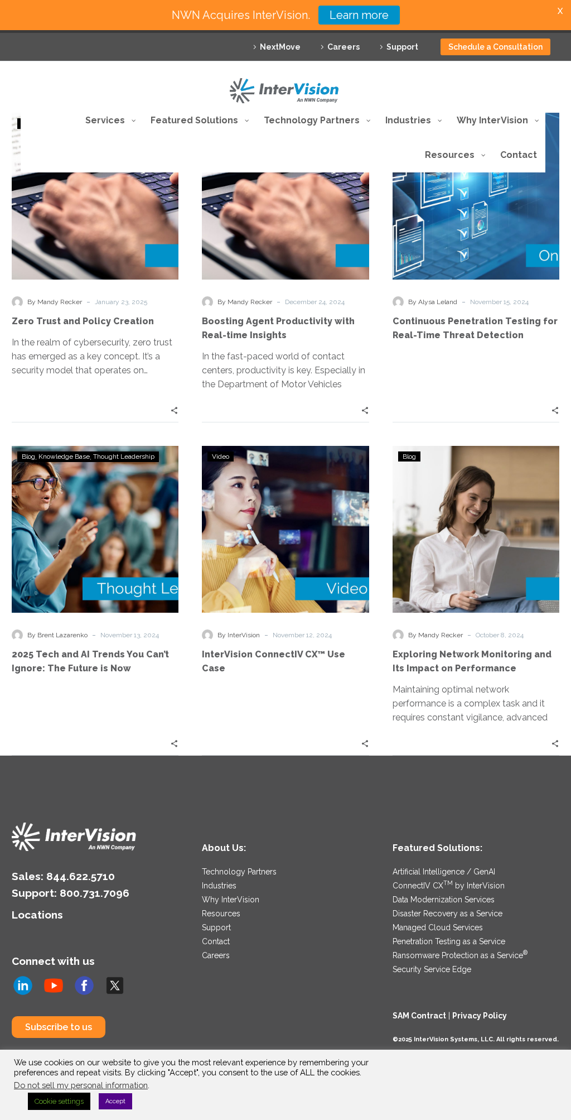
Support (402, 46)
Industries (219, 885)
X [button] (560, 11)
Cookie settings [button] (59, 1101)
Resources (221, 913)
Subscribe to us (58, 1027)
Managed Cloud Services (438, 927)
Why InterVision (230, 899)
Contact (216, 941)
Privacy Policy (479, 1015)
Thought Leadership (123, 456)
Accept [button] (115, 1101)
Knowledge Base (64, 456)
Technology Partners (239, 871)
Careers (343, 46)
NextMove (280, 46)
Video (220, 456)
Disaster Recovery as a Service (447, 913)
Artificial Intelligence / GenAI (444, 871)
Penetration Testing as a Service (449, 941)
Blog (28, 456)
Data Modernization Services (444, 899)
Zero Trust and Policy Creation (83, 321)
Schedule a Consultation (495, 46)
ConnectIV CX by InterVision (449, 885)
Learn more (359, 15)
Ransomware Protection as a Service (460, 955)
